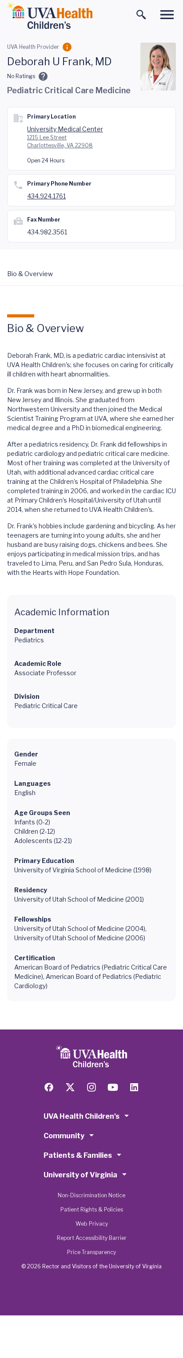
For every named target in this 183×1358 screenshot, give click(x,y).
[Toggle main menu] (167, 14)
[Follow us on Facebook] (49, 1087)
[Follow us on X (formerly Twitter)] (70, 1087)
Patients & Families (78, 1155)
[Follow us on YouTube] (112, 1087)
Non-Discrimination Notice (91, 1195)
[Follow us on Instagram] (91, 1087)
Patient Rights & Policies (91, 1209)
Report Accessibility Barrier (92, 1238)
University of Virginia (80, 1175)
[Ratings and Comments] (43, 76)
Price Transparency (91, 1252)
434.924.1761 (46, 196)
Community (64, 1136)
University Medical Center (65, 129)
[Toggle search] (141, 14)
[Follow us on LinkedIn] (134, 1087)
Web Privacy (92, 1223)
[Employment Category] (67, 47)
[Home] (49, 16)
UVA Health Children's (81, 1116)
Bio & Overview (30, 273)
